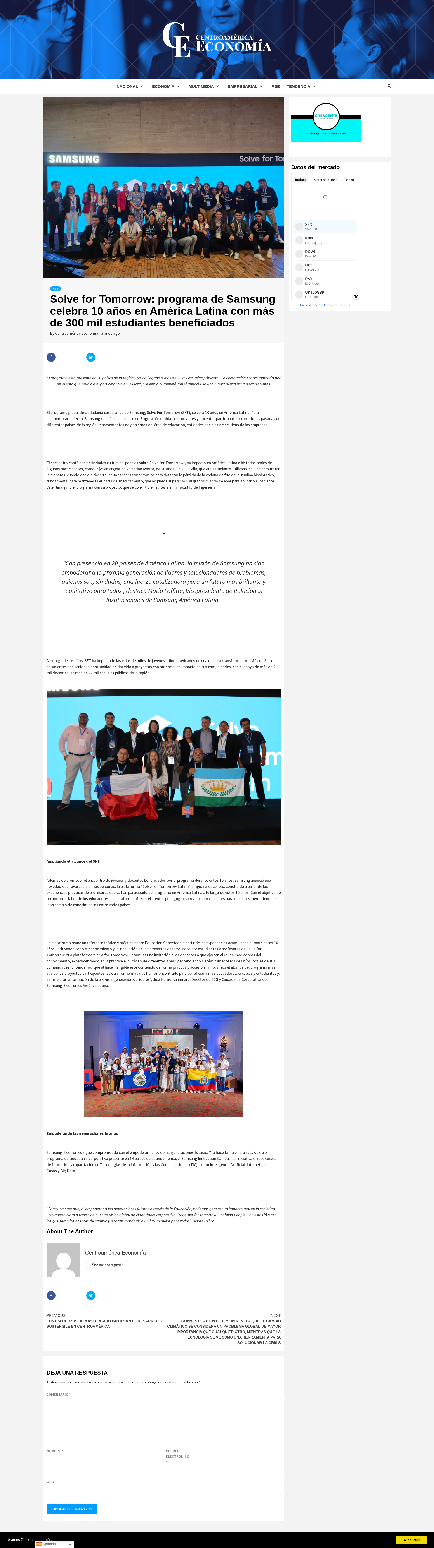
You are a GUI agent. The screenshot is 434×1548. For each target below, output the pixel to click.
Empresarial (242, 86)
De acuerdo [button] (411, 1540)
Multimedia (201, 86)
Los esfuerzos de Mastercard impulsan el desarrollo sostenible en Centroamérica (105, 1321)
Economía (163, 86)
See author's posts (107, 1264)
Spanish (49, 1544)
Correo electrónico (177, 1456)
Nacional (127, 86)
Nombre (55, 1451)
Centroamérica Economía (77, 333)
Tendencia (298, 86)
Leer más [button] (44, 1540)
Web (50, 1482)
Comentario (59, 1394)
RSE (275, 86)
